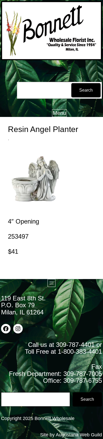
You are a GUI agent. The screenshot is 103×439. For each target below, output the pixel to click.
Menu (59, 113)
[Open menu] (51, 283)
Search (86, 90)
